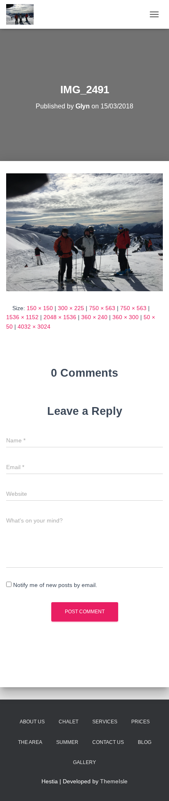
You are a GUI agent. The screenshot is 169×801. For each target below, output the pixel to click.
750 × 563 (102, 308)
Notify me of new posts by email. (55, 585)
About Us (32, 722)
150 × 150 (40, 308)
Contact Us (108, 742)
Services (104, 722)
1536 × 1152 (22, 317)
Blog (144, 742)
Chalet (68, 722)
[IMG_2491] (84, 231)
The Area (30, 742)
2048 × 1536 (59, 317)
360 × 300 (125, 317)
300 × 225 (71, 308)
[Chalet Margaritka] (23, 14)
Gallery (84, 762)
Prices (140, 722)
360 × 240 (94, 317)
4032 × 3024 (34, 326)
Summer (67, 742)
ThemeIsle (114, 781)
